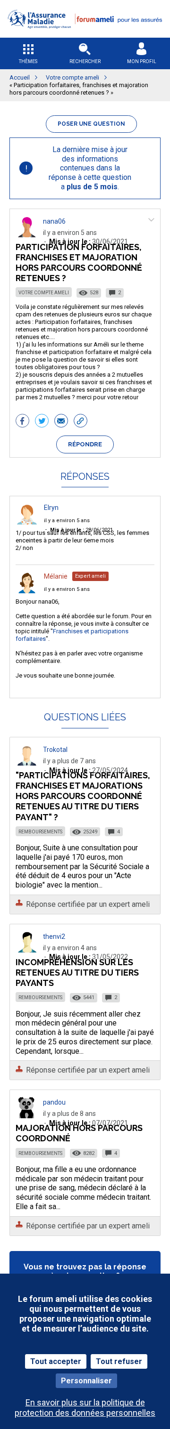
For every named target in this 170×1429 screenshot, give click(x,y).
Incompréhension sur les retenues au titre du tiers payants (77, 972)
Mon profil (141, 61)
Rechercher (85, 61)
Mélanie (56, 576)
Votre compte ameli (43, 292)
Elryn (51, 507)
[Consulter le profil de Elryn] (27, 521)
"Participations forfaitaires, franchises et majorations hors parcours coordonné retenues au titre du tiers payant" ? (83, 796)
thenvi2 (54, 936)
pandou (54, 1102)
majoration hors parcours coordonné (79, 1133)
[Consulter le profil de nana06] (27, 234)
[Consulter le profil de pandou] (27, 1115)
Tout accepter (55, 1361)
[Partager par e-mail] (61, 422)
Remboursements (40, 831)
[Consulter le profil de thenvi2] (27, 949)
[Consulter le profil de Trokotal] (27, 763)
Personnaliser (86, 1380)
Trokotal (55, 749)
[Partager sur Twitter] (42, 422)
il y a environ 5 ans (67, 520)
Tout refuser (119, 1361)
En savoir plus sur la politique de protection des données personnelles (85, 1407)
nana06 (54, 221)
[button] (85, 34)
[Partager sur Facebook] (22, 422)
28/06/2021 (81, 530)
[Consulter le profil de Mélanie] (27, 590)
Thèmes (28, 61)
